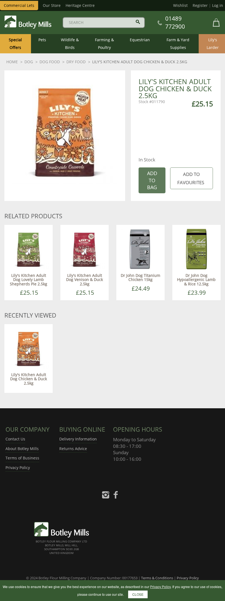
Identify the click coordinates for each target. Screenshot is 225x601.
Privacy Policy (17, 467)
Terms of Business (22, 458)
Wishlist (180, 5)
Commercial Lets (19, 5)
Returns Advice (73, 448)
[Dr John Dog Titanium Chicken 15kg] (140, 248)
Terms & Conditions (157, 577)
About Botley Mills (22, 448)
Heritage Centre (80, 5)
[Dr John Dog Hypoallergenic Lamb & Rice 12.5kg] (196, 248)
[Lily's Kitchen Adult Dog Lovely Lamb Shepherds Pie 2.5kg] (28, 248)
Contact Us (15, 439)
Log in (217, 5)
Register (200, 5)
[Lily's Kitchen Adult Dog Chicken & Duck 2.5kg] (28, 348)
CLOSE (138, 594)
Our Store (52, 5)
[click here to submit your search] (138, 22)
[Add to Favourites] (191, 178)
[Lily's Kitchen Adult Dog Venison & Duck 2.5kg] (84, 248)
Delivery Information (78, 439)
